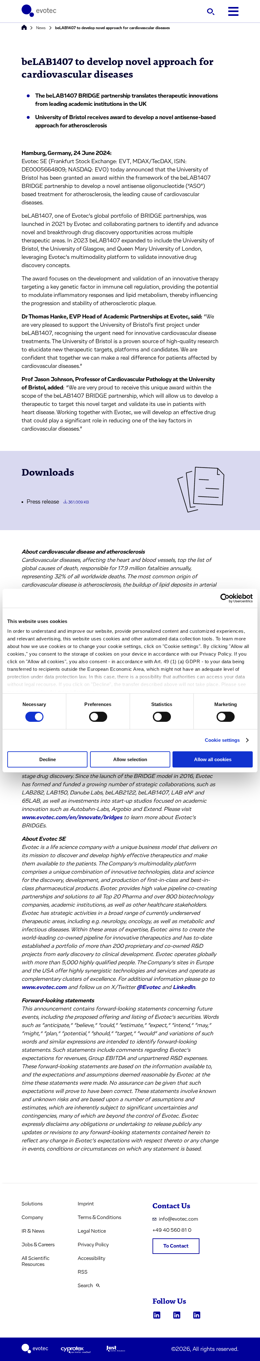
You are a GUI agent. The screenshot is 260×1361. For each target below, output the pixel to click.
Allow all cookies (212, 759)
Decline (47, 759)
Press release (58, 502)
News (41, 28)
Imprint (86, 1203)
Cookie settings (222, 740)
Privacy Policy (93, 1244)
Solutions (32, 1203)
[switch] (98, 717)
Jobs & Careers (38, 1244)
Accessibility (91, 1258)
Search (85, 1285)
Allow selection (130, 759)
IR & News (33, 1231)
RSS (83, 1271)
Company (32, 1217)
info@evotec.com (178, 1219)
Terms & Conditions (99, 1217)
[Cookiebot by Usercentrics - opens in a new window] (225, 598)
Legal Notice (92, 1231)
